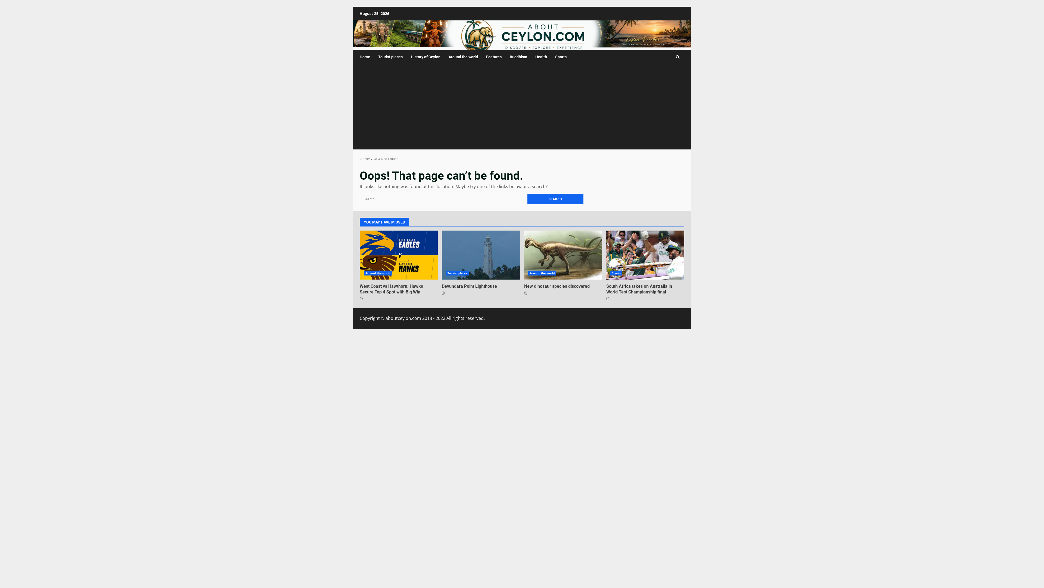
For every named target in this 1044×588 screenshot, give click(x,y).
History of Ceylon (425, 57)
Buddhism (518, 57)
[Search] (677, 57)
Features (494, 57)
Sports (561, 57)
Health (541, 57)
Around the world (463, 57)
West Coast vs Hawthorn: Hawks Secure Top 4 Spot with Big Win (399, 255)
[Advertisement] (522, 109)
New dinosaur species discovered (563, 255)
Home (365, 57)
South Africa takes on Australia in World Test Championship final (645, 255)
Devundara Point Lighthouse (481, 255)
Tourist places (390, 57)
